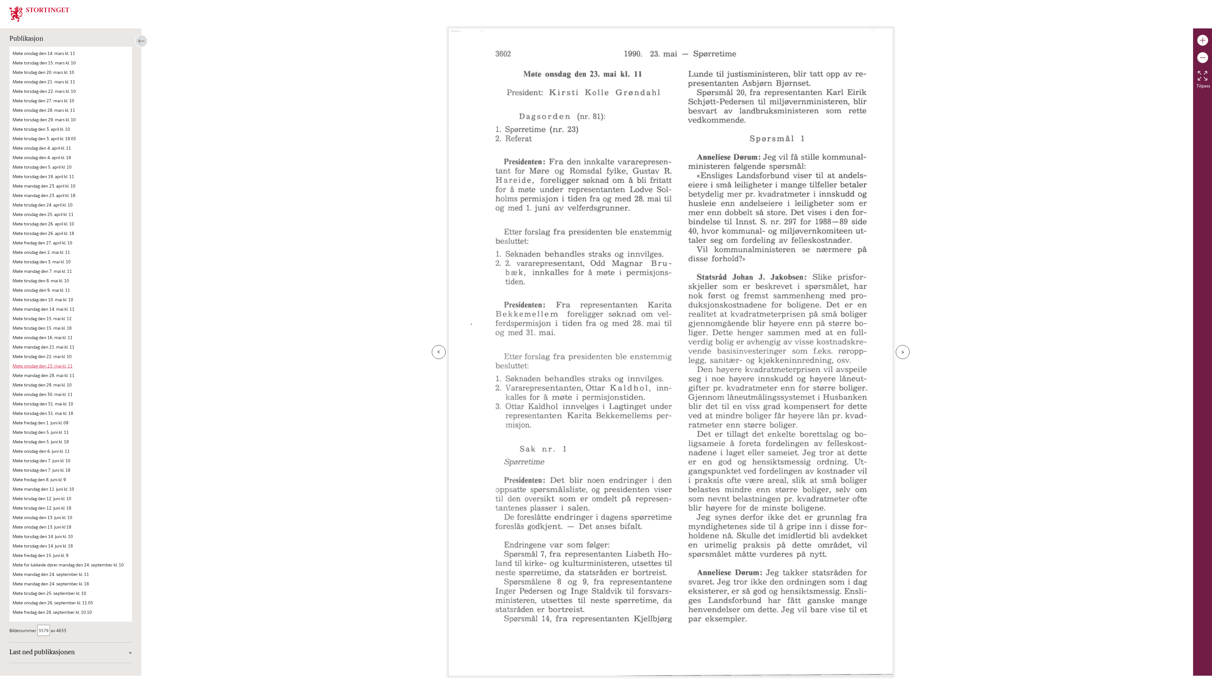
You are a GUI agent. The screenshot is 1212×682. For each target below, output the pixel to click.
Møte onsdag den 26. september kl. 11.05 (53, 603)
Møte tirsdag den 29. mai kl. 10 (42, 385)
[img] (39, 13)
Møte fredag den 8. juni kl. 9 (39, 479)
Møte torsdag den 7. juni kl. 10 (41, 461)
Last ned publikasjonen (42, 652)
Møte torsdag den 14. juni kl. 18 (43, 546)
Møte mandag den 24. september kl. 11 (51, 574)
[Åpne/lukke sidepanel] (141, 41)
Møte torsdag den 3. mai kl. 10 (42, 262)
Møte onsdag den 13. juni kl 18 (42, 527)
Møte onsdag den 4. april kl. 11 (42, 148)
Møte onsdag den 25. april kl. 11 (43, 214)
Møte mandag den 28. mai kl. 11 (43, 375)
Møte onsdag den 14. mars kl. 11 (44, 53)
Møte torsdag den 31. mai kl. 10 (43, 404)
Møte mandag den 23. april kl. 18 (44, 195)
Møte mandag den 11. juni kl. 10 (43, 489)
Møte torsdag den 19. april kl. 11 (43, 176)
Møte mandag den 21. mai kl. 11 (43, 347)
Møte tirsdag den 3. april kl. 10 (41, 129)
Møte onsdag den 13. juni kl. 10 (42, 517)
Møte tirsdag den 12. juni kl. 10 (42, 498)
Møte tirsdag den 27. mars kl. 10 (43, 101)
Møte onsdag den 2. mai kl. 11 (41, 252)
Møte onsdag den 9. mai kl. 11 (41, 290)
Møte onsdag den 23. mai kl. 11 (43, 366)
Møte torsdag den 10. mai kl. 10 (43, 299)
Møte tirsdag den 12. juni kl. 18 (42, 508)
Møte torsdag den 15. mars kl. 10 (44, 63)
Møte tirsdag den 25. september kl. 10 (49, 593)
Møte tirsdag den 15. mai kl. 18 (42, 328)
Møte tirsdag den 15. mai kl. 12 (42, 318)
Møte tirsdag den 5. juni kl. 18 (41, 442)
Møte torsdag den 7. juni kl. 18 (41, 470)
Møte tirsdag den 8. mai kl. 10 (41, 281)
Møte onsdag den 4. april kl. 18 (42, 157)
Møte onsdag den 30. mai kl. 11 (43, 394)
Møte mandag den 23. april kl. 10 (44, 186)
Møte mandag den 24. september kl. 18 (51, 584)
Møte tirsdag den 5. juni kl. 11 (41, 432)
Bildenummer (22, 630)
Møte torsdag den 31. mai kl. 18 (43, 413)
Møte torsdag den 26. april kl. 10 (43, 224)
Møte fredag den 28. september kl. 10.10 (52, 612)
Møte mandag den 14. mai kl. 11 (43, 309)
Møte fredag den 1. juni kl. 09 (40, 423)
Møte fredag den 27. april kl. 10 (42, 243)
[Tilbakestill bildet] (1202, 75)
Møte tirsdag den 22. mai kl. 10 (42, 356)
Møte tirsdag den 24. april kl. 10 (43, 205)
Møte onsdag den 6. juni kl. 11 (41, 451)
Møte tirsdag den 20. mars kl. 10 (43, 72)
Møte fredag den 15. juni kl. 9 (40, 555)
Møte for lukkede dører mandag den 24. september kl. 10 (68, 565)
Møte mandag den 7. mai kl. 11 (42, 271)
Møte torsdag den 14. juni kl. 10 (43, 536)
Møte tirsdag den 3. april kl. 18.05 (44, 138)
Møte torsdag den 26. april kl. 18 (43, 233)
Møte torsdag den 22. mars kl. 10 (44, 91)
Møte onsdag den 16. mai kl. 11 (43, 337)
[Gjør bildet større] (1202, 40)
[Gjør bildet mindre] (1202, 57)
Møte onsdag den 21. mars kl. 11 (44, 82)
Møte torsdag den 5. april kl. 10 (42, 167)
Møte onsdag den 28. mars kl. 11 (44, 110)
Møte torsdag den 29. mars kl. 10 (44, 120)
